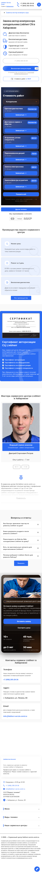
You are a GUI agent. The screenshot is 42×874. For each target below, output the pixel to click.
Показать (21, 563)
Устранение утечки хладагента (12, 139)
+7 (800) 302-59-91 (27, 5)
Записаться (20, 115)
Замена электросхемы (14, 167)
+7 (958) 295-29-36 (27, 3)
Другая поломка (21, 209)
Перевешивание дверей (14, 153)
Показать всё (21, 194)
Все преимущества (21, 298)
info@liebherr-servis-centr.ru (15, 716)
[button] (16, 467)
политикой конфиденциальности (24, 73)
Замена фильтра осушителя (16, 180)
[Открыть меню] (39, 4)
